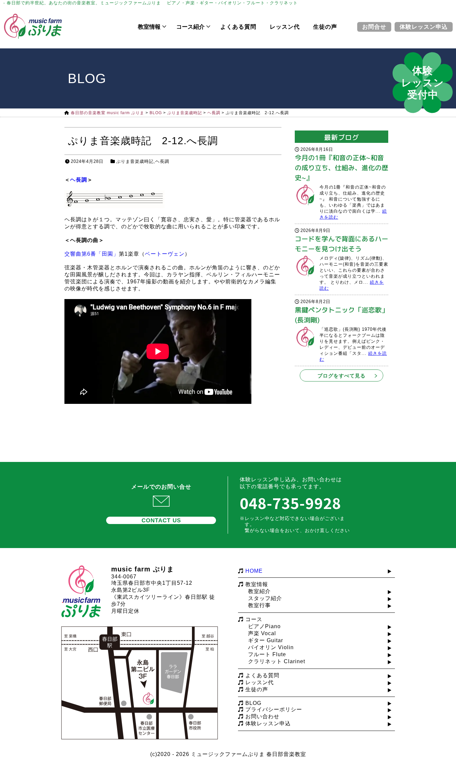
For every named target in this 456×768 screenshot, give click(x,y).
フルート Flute (267, 654)
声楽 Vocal (262, 633)
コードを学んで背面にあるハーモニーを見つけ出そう (341, 243)
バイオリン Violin (271, 647)
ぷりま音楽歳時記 (135, 161)
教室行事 (259, 605)
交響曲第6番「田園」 (91, 254)
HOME (254, 571)
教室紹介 (259, 591)
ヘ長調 (162, 161)
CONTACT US (161, 520)
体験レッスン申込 (424, 27)
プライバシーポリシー (273, 709)
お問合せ (374, 27)
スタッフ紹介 (265, 598)
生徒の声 (325, 27)
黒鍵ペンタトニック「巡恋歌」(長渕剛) (341, 314)
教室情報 (149, 27)
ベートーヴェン (165, 254)
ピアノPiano (264, 626)
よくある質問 (238, 27)
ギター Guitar (265, 640)
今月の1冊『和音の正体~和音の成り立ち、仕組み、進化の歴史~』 (341, 167)
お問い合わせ (262, 716)
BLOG (253, 703)
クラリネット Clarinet (276, 661)
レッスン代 (285, 27)
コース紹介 (190, 27)
